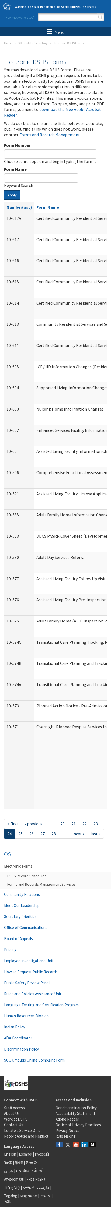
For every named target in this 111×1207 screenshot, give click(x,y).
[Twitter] (67, 1145)
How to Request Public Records (31, 971)
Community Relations (22, 894)
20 (62, 823)
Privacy (10, 949)
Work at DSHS (15, 1119)
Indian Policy (14, 1026)
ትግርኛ (45, 1195)
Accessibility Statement (75, 1113)
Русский (42, 1154)
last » (95, 833)
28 (53, 833)
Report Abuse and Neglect (26, 1136)
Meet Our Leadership (22, 905)
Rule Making (66, 1136)
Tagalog (10, 1195)
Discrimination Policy (21, 1049)
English (10, 1154)
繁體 (19, 1162)
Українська (35, 1179)
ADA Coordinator (18, 1038)
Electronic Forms (18, 866)
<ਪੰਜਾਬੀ (37, 1170)
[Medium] (92, 1145)
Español (25, 1154)
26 (31, 833)
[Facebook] (59, 1145)
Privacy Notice (68, 1130)
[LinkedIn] (84, 1145)
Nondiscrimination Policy (76, 1107)
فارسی (42, 1187)
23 (95, 823)
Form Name (15, 169)
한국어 (32, 1162)
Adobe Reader (67, 1119)
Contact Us (13, 1124)
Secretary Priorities (20, 916)
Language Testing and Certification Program (41, 1004)
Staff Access (14, 1107)
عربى (8, 1170)
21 (73, 823)
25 (20, 833)
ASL (8, 1201)
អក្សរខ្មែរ (22, 1170)
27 (42, 833)
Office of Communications (25, 927)
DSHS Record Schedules (26, 876)
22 (84, 823)
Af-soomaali (14, 1179)
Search (100, 17)
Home (8, 43)
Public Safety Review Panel (27, 982)
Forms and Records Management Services (41, 884)
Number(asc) (19, 207)
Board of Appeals (18, 938)
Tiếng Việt (12, 1187)
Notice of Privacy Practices (78, 1124)
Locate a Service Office (23, 1130)
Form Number (17, 145)
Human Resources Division (26, 1015)
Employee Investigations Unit (29, 960)
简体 (8, 1162)
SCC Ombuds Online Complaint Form (34, 1060)
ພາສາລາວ (28, 1195)
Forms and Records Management (49, 134)
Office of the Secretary (33, 43)
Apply (12, 195)
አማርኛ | (29, 1187)
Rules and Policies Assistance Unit (32, 993)
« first (13, 823)
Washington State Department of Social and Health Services (55, 7)
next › (79, 833)
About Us (12, 1113)
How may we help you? (19, 17)
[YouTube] (76, 1145)
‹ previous (34, 823)
